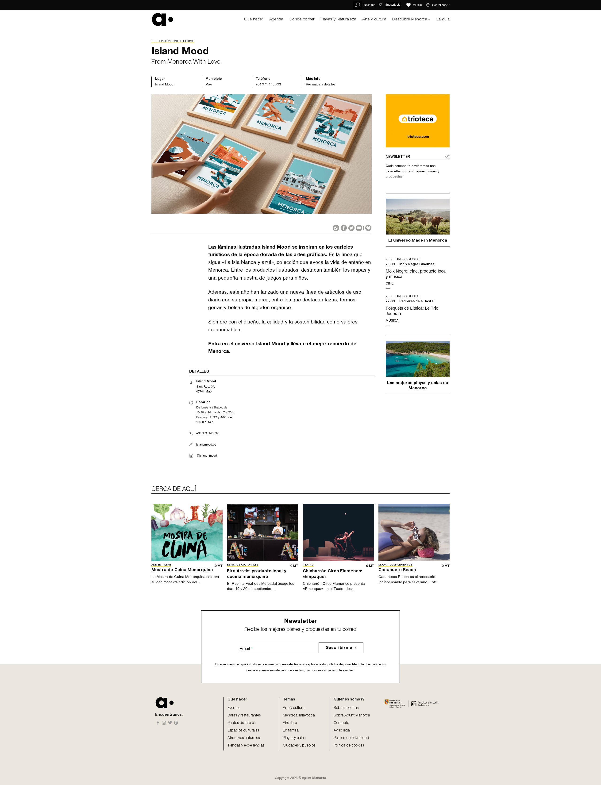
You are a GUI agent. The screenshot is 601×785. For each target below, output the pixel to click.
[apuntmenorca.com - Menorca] (162, 19)
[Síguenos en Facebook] (158, 723)
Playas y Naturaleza (338, 19)
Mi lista (417, 5)
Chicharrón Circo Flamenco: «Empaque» (332, 574)
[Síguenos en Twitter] (170, 723)
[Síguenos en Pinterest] (176, 723)
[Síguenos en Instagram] (164, 723)
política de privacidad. (343, 664)
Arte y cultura (374, 19)
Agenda (276, 19)
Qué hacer (253, 19)
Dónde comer (302, 19)
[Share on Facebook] (343, 228)
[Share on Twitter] (351, 228)
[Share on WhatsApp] (336, 228)
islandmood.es (206, 444)
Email (246, 648)
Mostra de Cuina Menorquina (182, 570)
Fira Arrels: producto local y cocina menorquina (256, 574)
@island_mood (206, 455)
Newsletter (398, 157)
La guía (443, 19)
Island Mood (164, 84)
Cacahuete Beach (397, 570)
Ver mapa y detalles (320, 84)
